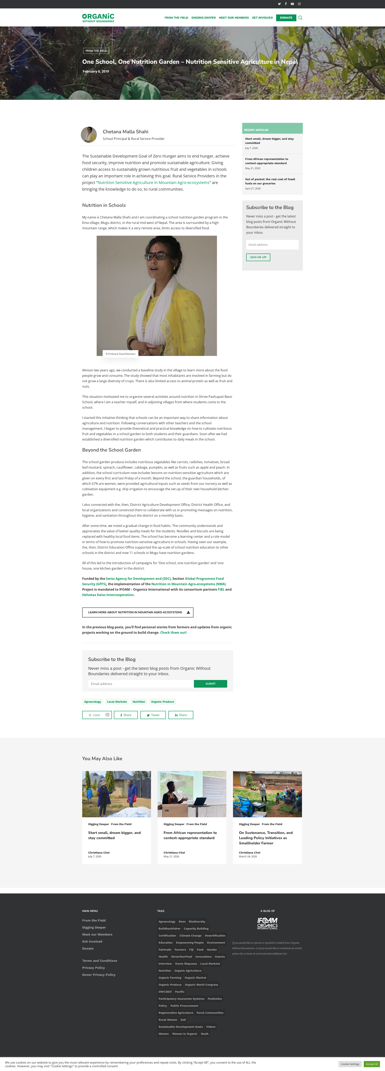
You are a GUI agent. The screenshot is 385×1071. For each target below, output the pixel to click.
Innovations (204, 956)
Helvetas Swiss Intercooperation (108, 595)
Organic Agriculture (188, 970)
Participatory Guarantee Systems (181, 998)
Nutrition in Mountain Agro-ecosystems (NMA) (188, 584)
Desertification (215, 935)
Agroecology (92, 701)
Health (163, 956)
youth (205, 1033)
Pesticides (215, 998)
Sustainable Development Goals (181, 1026)
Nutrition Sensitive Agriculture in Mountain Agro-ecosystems (154, 182)
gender (212, 949)
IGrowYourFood (181, 956)
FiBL (221, 589)
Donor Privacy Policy (99, 975)
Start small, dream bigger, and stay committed (269, 140)
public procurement (184, 1005)
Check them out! (173, 632)
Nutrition (139, 701)
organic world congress (201, 984)
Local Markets (117, 701)
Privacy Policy (93, 968)
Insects (220, 956)
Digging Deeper (98, 824)
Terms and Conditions (99, 961)
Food (200, 949)
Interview (165, 963)
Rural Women (168, 1019)
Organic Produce (162, 701)
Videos (210, 1026)
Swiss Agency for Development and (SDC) (138, 578)
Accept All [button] (372, 1064)
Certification (167, 935)
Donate (87, 948)
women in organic (184, 1033)
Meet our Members (97, 934)
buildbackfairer (169, 928)
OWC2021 (165, 991)
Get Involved (92, 941)
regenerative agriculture (176, 1012)
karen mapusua (186, 963)
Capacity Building (196, 928)
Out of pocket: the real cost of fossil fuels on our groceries (270, 181)
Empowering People (190, 942)
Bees (182, 921)
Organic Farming (170, 977)
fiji (191, 949)
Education (166, 942)
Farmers (180, 949)
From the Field (96, 51)
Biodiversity (197, 921)
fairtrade (165, 949)
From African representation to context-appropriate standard (266, 161)
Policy (163, 1005)
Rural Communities (210, 1012)
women (164, 1033)
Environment (216, 942)
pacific (179, 991)
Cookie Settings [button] (350, 1064)
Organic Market (195, 977)
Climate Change (190, 935)
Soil (183, 1019)
